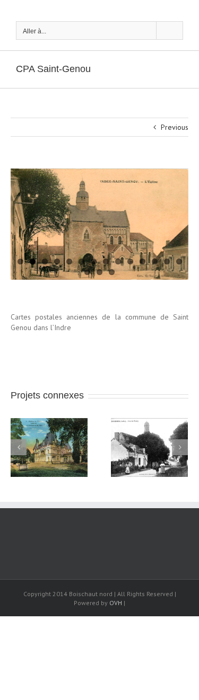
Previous (174, 127)
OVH (115, 603)
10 (130, 261)
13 (167, 261)
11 (142, 261)
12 (155, 261)
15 (87, 272)
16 (99, 272)
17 (112, 272)
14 (179, 261)
